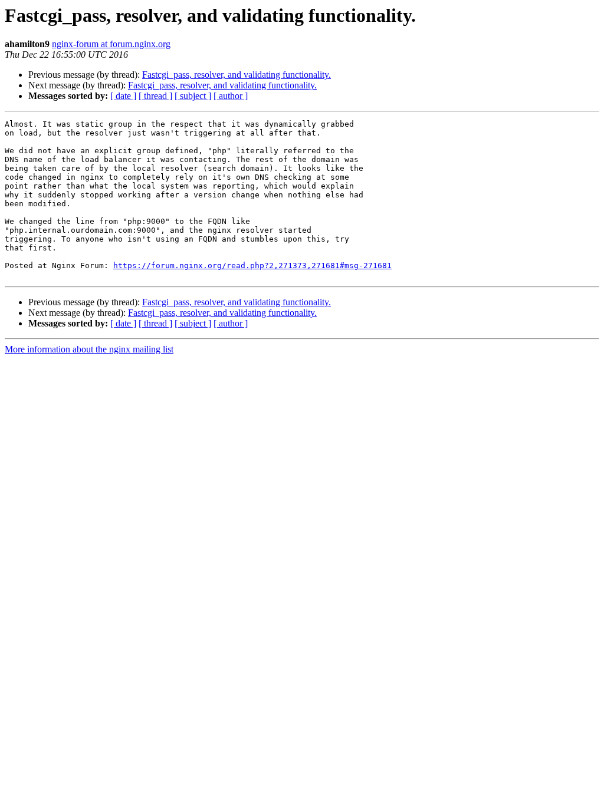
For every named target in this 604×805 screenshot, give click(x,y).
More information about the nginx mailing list (89, 349)
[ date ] (123, 96)
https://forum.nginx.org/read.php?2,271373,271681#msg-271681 (252, 265)
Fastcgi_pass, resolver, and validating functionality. (236, 75)
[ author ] (231, 96)
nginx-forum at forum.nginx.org (111, 44)
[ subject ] (193, 96)
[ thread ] (155, 96)
